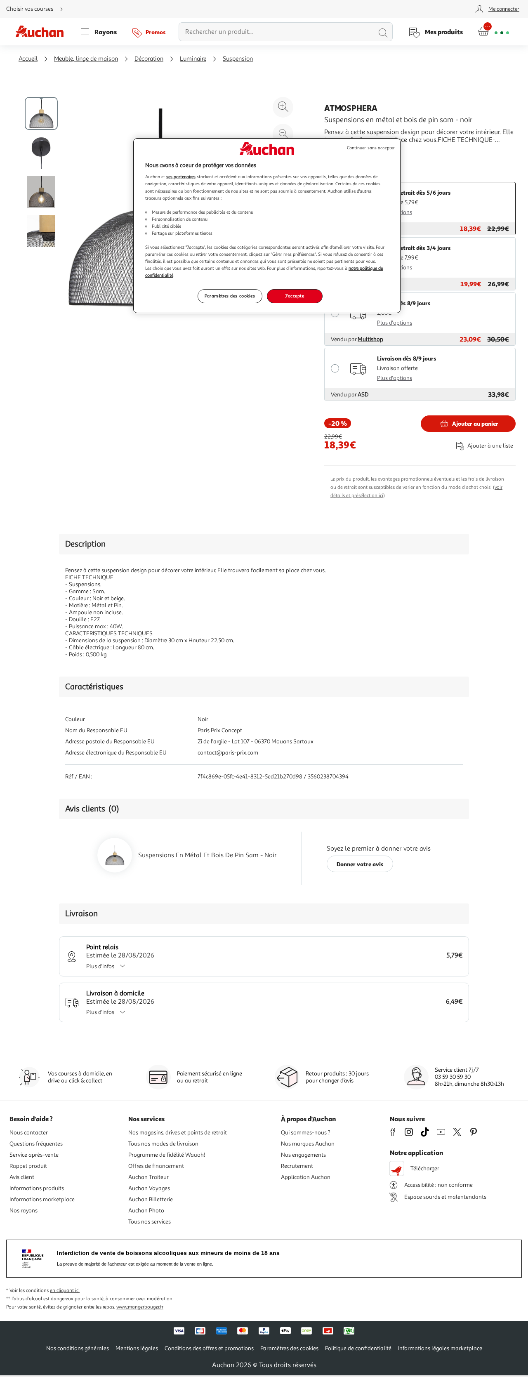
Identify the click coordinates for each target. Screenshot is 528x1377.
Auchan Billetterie (150, 1199)
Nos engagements (303, 1154)
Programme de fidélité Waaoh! (166, 1154)
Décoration (148, 59)
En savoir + (340, 152)
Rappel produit (28, 1166)
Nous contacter (28, 1132)
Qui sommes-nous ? (305, 1132)
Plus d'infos (100, 966)
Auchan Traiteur (148, 1177)
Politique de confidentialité (358, 1348)
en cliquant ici (65, 1290)
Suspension (238, 59)
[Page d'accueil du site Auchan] (42, 31)
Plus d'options (394, 322)
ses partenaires (181, 176)
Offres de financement (156, 1166)
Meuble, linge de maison (86, 59)
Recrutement (297, 1166)
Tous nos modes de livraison (163, 1143)
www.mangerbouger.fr (139, 1307)
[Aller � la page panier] (493, 31)
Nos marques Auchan (308, 1143)
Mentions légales (137, 1348)
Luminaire (193, 59)
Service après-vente (34, 1154)
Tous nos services (149, 1221)
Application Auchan (305, 1177)
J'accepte (294, 296)
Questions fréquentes (36, 1143)
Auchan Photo (146, 1210)
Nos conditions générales (77, 1348)
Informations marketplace (42, 1199)
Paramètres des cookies (230, 296)
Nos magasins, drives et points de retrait (177, 1132)
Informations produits (36, 1188)
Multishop (370, 339)
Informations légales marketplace (440, 1348)
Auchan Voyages (149, 1188)
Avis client (21, 1177)
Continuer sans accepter (371, 148)
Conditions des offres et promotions (209, 1348)
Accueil (28, 59)
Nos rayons (23, 1210)
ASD (363, 394)
